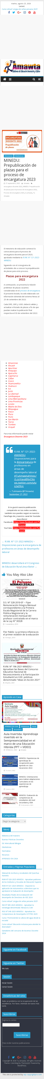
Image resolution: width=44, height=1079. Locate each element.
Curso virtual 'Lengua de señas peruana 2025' (20, 901)
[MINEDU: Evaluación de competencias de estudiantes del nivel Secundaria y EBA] (10, 794)
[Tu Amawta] (4, 79)
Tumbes (12, 424)
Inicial (34, 726)
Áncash (11, 365)
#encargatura (25, 462)
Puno (10, 416)
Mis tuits (5, 968)
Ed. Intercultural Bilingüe (11, 843)
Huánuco (12, 386)
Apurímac (12, 368)
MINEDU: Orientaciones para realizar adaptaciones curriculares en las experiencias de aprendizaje (29, 782)
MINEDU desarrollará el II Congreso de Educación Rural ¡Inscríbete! (20, 565)
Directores (8, 156)
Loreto (11, 404)
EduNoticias (19, 156)
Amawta (27, 183)
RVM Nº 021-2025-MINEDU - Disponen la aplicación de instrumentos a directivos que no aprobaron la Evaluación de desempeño (20, 888)
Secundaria (18, 729)
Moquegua (13, 409)
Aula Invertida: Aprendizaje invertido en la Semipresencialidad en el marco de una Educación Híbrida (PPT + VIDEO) (21, 740)
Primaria (8, 729)
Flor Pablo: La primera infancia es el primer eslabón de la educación (21, 633)
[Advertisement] (22, 37)
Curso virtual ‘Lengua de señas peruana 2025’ (20, 9)
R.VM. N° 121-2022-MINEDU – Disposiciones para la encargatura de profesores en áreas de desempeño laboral (21, 547)
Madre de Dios (15, 406)
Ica (9, 388)
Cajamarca (13, 375)
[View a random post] (39, 79)
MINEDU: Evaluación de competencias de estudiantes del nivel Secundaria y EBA (28, 799)
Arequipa (12, 370)
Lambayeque (14, 396)
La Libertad (13, 393)
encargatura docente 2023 (13, 186)
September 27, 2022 (18, 494)
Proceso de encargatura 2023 (14, 193)
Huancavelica (14, 383)
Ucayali (11, 427)
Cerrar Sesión (7, 987)
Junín (10, 391)
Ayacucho (12, 373)
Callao (11, 378)
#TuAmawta (21, 475)
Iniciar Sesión (7, 983)
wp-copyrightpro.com (33, 1074)
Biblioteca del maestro (11, 836)
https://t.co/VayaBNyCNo (25, 477)
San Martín (13, 419)
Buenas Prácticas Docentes (13, 839)
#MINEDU (20, 455)
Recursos (5, 855)
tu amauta (28, 193)
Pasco (11, 411)
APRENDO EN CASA (11, 726)
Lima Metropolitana (17, 398)
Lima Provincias (15, 401)
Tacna (11, 422)
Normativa (6, 851)
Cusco (11, 381)
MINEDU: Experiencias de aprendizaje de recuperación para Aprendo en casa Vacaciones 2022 (29, 763)
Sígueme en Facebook (14, 949)
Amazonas (13, 363)
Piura (10, 414)
